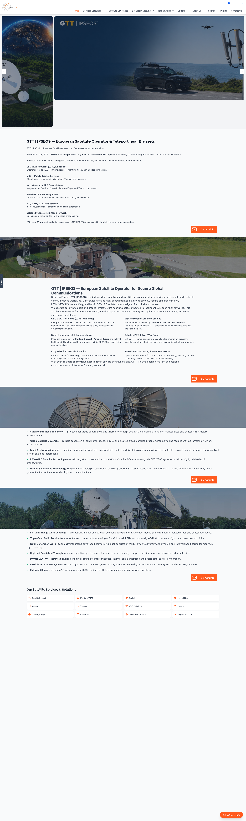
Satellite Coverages (118, 11)
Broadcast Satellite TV (143, 11)
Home (76, 11)
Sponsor (212, 11)
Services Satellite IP (92, 11)
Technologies (164, 11)
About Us (196, 11)
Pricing (223, 11)
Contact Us (236, 11)
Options (181, 11)
